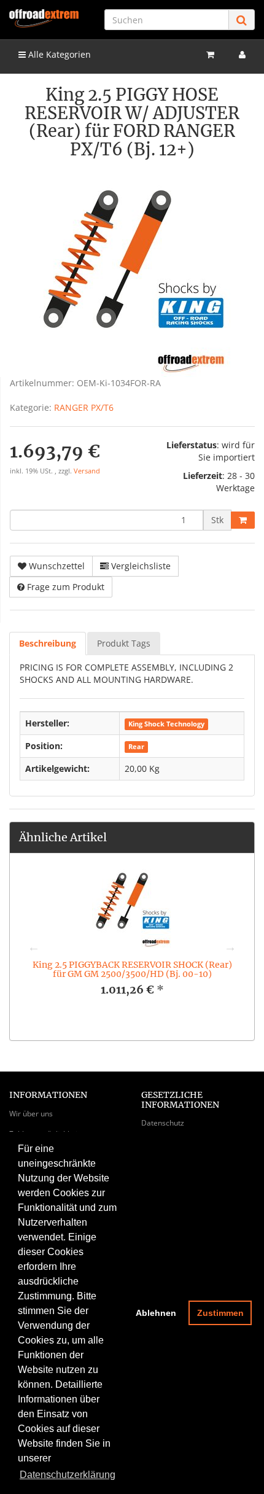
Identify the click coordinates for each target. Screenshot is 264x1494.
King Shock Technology (166, 724)
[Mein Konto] (242, 54)
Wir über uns (31, 1113)
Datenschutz (162, 1123)
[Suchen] (241, 20)
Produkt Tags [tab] (123, 643)
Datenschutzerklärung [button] (67, 1474)
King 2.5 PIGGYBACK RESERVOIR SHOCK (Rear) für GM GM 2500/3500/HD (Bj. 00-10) (132, 969)
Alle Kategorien (58, 54)
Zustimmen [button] (220, 1313)
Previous (34, 947)
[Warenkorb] (210, 54)
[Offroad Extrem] (44, 18)
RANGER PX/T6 (84, 407)
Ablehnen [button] (156, 1313)
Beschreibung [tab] (47, 643)
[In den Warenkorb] (243, 520)
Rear (136, 746)
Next (230, 947)
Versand (87, 471)
